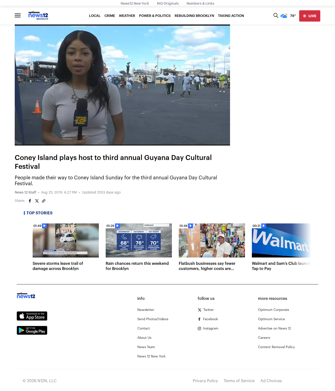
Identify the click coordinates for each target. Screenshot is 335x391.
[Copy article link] (44, 201)
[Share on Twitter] (37, 201)
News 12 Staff (25, 192)
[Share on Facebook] (30, 201)
